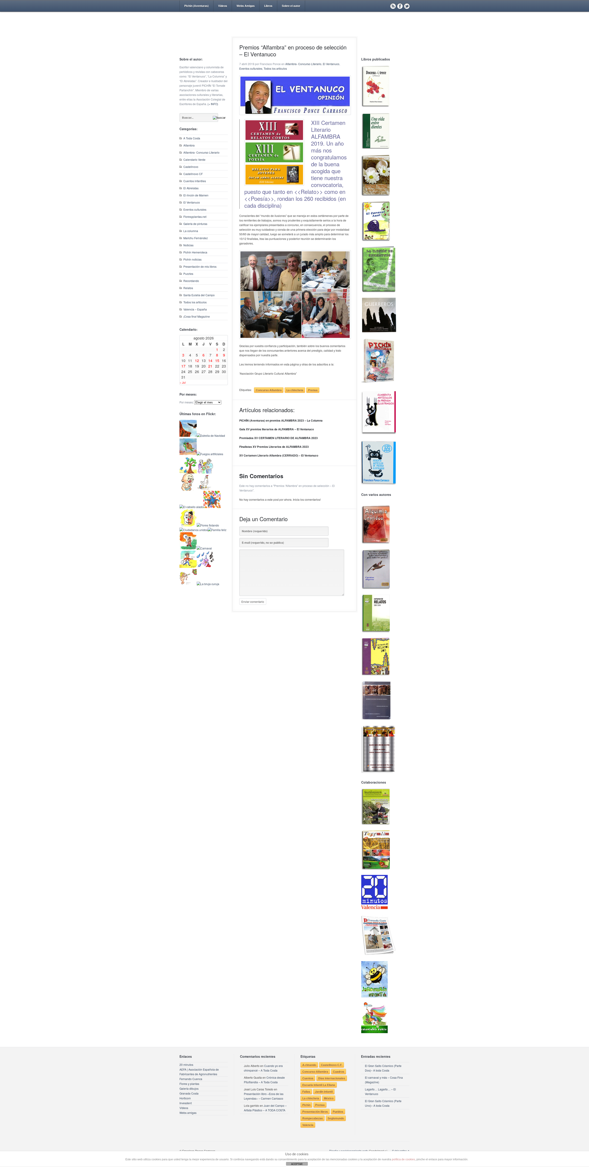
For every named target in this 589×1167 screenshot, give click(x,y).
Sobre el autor (291, 6)
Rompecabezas (312, 1118)
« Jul (183, 382)
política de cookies (403, 1159)
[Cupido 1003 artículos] (188, 584)
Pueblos (338, 1112)
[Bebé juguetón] (188, 490)
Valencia (307, 1125)
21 (210, 366)
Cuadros (338, 1071)
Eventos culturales (194, 209)
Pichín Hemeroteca (195, 252)
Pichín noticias (192, 259)
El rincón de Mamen (195, 195)
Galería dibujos (189, 1088)
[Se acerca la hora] (188, 567)
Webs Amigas (246, 6)
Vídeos (222, 6)
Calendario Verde (194, 159)
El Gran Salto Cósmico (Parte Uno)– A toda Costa (383, 1103)
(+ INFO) (213, 104)
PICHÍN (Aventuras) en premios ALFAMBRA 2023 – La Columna (281, 420)
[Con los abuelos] (205, 472)
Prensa (313, 390)
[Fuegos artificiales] (210, 454)
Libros (268, 6)
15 (217, 360)
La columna (190, 231)
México (328, 1098)
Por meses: (186, 402)
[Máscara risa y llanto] (188, 525)
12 (197, 360)
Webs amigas (187, 1113)
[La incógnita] (188, 548)
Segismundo (336, 1118)
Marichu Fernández (195, 238)
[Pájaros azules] (188, 472)
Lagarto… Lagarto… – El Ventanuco (380, 1091)
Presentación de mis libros (200, 266)
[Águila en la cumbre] (188, 435)
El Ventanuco (191, 202)
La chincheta (294, 390)
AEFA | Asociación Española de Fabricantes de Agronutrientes (199, 1071)
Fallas (306, 1091)
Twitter (407, 5)
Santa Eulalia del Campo (199, 295)
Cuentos (307, 1078)
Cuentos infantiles (194, 181)
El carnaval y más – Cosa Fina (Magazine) (384, 1079)
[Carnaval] (204, 548)
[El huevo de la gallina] (205, 490)
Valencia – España (195, 309)
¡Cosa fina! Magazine (196, 316)
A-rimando (309, 1065)
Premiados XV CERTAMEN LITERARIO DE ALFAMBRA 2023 (278, 438)
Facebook (400, 5)
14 (210, 360)
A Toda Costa (191, 138)
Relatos (188, 288)
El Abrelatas (191, 188)
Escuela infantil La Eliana (318, 1085)
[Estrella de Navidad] (211, 435)
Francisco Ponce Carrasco (293, 32)
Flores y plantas (189, 1084)
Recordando (191, 281)
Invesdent (185, 1103)
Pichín (306, 1105)
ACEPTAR (297, 1164)
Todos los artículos (195, 302)
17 (183, 366)
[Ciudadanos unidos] (193, 530)
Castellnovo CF (193, 174)
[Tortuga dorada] (188, 454)
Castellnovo (190, 167)
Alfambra (189, 145)
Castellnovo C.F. (331, 1065)
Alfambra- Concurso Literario (201, 152)
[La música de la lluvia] (205, 567)
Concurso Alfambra (269, 390)
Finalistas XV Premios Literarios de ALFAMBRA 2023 (274, 447)
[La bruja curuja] (208, 584)
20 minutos (186, 1064)
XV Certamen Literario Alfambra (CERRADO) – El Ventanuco (278, 455)
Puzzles (188, 274)
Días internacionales (331, 1078)
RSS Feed (393, 5)
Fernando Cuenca (190, 1079)
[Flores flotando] (208, 525)
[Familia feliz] (217, 530)
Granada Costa (189, 1093)
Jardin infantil (324, 1091)
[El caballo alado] (191, 507)
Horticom (185, 1098)
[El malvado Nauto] (212, 507)
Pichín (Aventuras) (196, 6)
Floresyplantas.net (194, 216)
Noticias (188, 245)
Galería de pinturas (195, 224)
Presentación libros (315, 1112)
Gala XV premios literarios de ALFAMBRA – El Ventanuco (276, 429)
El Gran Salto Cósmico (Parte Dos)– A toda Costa (383, 1068)
